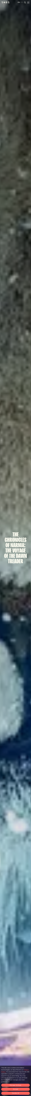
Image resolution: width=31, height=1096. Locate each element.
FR (22, 2)
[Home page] (5, 2)
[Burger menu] (28, 2)
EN (19, 2)
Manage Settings (15, 1085)
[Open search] (25, 2)
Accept (15, 1089)
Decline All (15, 1093)
